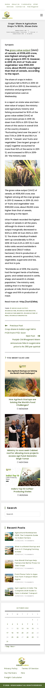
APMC (35, 4)
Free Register (32, 7)
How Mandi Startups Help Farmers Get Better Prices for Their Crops (27, 563)
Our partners (10, 673)
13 (22, 628)
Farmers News (24, 32)
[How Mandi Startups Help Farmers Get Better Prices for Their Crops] (9, 564)
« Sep (7, 646)
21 (27, 633)
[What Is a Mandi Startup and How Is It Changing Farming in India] (9, 550)
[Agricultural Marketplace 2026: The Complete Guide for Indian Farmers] (9, 536)
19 (17, 633)
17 (7, 633)
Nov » (12, 646)
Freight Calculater (13, 677)
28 (27, 637)
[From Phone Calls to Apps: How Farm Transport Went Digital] (9, 578)
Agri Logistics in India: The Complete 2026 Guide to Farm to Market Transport (26, 590)
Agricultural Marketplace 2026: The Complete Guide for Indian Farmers (26, 535)
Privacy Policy (11, 668)
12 (17, 628)
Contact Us (20, 7)
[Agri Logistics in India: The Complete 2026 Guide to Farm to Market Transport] (9, 592)
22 (33, 633)
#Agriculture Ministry (14, 313)
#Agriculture (10, 311)
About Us (16, 4)
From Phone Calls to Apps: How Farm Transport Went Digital (26, 577)
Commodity (26, 4)
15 (33, 628)
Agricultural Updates (15, 32)
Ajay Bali (30, 33)
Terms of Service (30, 668)
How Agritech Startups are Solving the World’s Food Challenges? (22, 402)
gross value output (19, 50)
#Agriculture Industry (26, 311)
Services (10, 7)
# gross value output (19, 308)
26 (17, 637)
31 (7, 641)
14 (27, 628)
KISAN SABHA (16, 685)
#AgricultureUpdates (18, 316)
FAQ (23, 673)
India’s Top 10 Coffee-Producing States (22, 490)
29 (33, 637)
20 (22, 633)
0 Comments (29, 541)
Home (7, 4)
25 (12, 637)
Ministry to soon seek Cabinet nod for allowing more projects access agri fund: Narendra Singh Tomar (22, 454)
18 (12, 633)
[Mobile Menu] (41, 15)
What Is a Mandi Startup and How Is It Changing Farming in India (27, 549)
